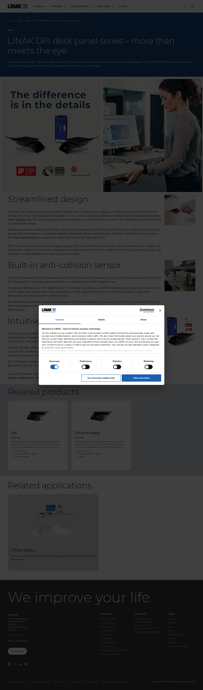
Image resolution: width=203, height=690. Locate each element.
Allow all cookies (141, 378)
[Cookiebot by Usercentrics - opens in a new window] (142, 310)
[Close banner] (160, 310)
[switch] (86, 367)
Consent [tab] (60, 320)
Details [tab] (101, 320)
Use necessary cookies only (101, 378)
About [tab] (143, 320)
